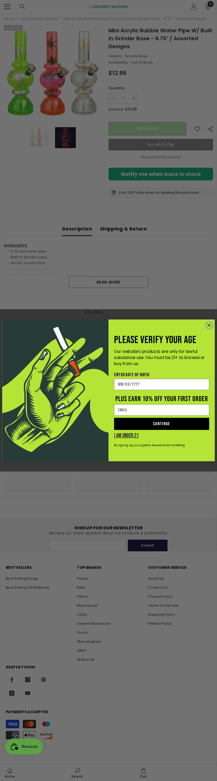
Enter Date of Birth (132, 375)
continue (161, 424)
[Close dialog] (209, 325)
